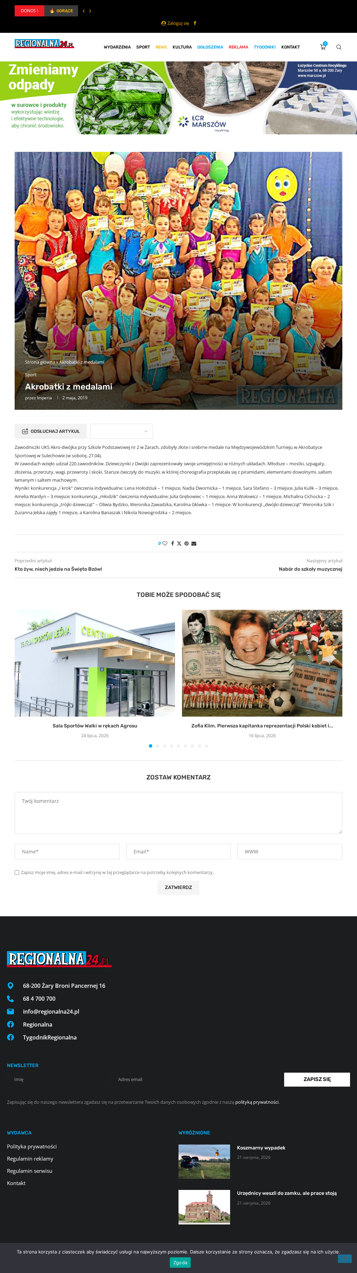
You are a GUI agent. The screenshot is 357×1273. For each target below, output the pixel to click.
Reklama (238, 47)
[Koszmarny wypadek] (204, 1162)
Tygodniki (265, 47)
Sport (143, 47)
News (161, 47)
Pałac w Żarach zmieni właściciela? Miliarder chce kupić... (102, 10)
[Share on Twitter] (179, 543)
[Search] (338, 47)
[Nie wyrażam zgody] (345, 1259)
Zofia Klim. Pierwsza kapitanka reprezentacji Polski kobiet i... (262, 726)
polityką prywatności (257, 1102)
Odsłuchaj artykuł (55, 431)
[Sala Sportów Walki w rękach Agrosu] (95, 663)
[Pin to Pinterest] (186, 543)
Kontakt (290, 47)
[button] (83, 10)
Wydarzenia (117, 47)
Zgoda (180, 1262)
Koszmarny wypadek (261, 1148)
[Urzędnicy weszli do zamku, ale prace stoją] (204, 1207)
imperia (44, 398)
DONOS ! (29, 11)
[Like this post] (164, 543)
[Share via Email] (193, 543)
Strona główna (40, 362)
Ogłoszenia (210, 47)
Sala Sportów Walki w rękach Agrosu (95, 726)
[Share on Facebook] (172, 543)
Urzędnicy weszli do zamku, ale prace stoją (287, 1193)
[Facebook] (194, 23)
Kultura (182, 47)
